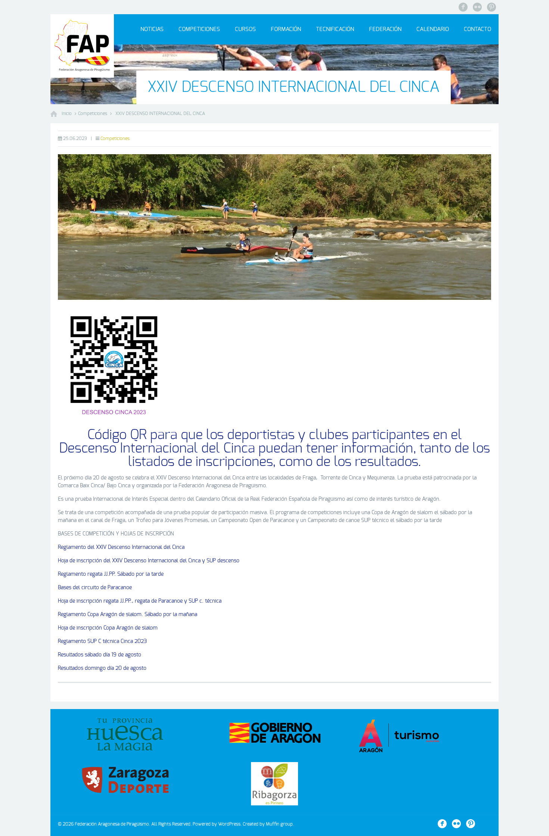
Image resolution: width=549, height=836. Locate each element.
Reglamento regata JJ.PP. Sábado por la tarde (111, 574)
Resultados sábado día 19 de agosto (99, 655)
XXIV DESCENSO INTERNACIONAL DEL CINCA (160, 113)
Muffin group (279, 824)
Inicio (67, 113)
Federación (385, 29)
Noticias (152, 29)
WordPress (229, 824)
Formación (286, 29)
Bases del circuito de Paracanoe (95, 587)
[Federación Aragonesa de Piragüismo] (82, 46)
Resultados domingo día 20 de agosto (102, 668)
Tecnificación (335, 29)
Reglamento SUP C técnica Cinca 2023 (102, 641)
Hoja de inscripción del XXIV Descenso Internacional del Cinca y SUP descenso (148, 560)
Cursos (245, 29)
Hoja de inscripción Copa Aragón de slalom (108, 628)
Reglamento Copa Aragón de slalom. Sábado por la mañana (127, 614)
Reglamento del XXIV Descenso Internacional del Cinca (121, 547)
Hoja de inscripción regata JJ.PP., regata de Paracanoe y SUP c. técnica (139, 601)
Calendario (432, 29)
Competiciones (199, 29)
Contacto (477, 29)
